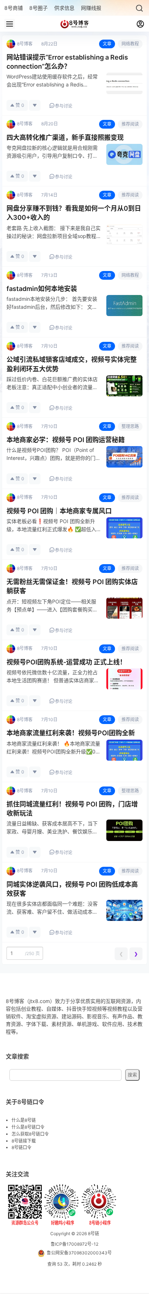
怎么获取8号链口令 (30, 1134)
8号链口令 (21, 1147)
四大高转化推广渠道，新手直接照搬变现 (65, 137)
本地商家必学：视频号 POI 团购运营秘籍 (66, 440)
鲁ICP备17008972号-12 (74, 1244)
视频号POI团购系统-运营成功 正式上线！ (66, 662)
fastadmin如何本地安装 (42, 288)
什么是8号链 (24, 1120)
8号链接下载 (24, 1141)
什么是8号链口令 (28, 1127)
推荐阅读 (130, 124)
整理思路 (130, 426)
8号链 (93, 1233)
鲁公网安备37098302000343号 (79, 1252)
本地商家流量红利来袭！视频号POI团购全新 (71, 733)
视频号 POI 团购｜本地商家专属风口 (59, 511)
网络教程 (130, 43)
